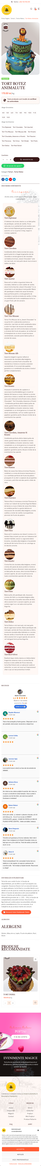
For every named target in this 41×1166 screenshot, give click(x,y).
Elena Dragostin (14, 828)
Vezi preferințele (20, 1160)
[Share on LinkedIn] (14, 179)
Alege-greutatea (7, 107)
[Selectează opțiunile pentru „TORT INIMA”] (35, 1002)
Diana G (11, 852)
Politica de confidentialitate (25, 1163)
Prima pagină (5, 18)
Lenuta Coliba (13, 735)
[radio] (3, 113)
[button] (38, 1130)
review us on (19, 706)
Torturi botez (20, 18)
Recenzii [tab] (5, 685)
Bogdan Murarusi (14, 712)
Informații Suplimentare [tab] (12, 878)
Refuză (20, 1154)
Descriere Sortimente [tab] (11, 186)
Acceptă (20, 1149)
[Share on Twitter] (6, 179)
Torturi (13, 18)
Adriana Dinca (13, 782)
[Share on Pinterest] (10, 179)
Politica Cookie (13, 1163)
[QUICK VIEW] (35, 959)
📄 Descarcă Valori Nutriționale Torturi (16, 912)
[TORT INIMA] (20, 974)
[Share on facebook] (3, 179)
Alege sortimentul (8, 122)
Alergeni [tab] (5, 919)
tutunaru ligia (13, 759)
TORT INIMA (9, 995)
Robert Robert (13, 805)
